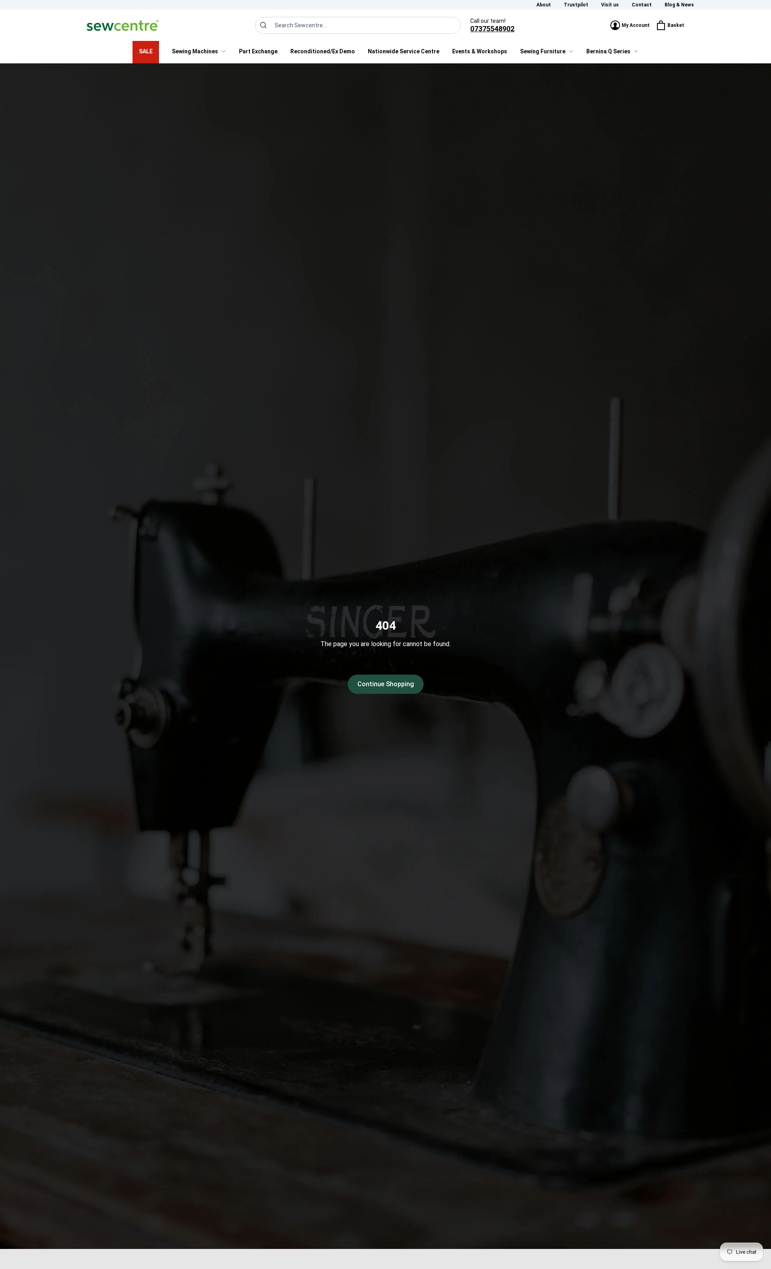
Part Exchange (258, 51)
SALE (146, 51)
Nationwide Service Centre (403, 51)
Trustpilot (576, 5)
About (543, 5)
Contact (642, 5)
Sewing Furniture (542, 51)
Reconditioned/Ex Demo (322, 51)
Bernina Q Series (608, 51)
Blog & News (679, 5)
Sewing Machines (195, 51)
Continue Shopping (385, 684)
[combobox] (358, 25)
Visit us (610, 5)
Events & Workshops (479, 51)
